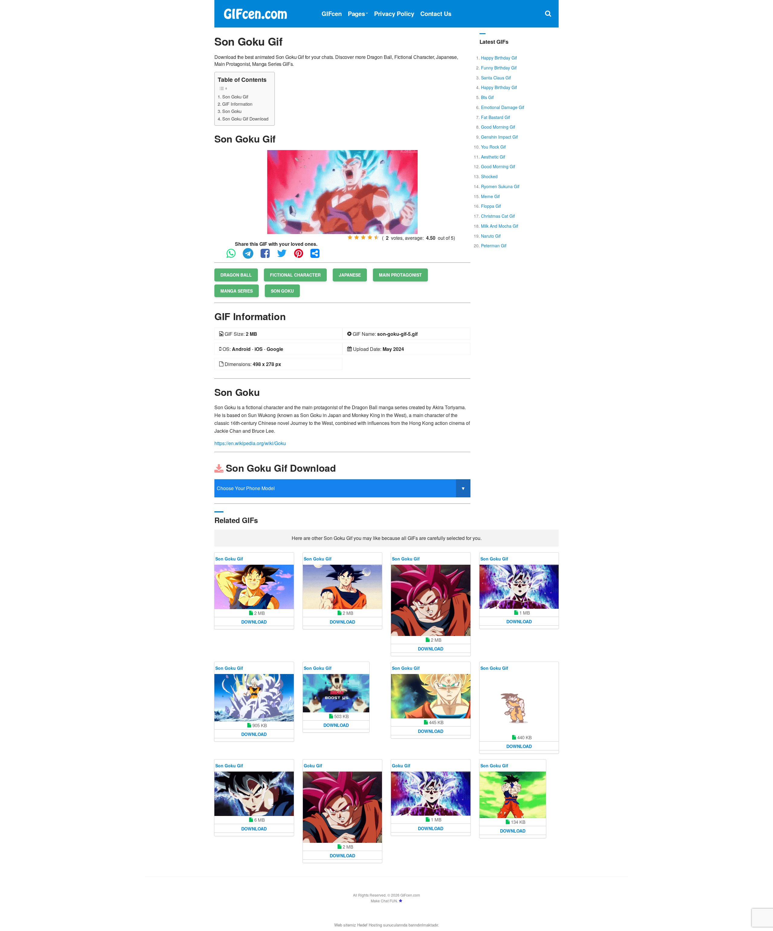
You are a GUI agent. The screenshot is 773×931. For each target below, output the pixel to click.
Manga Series (236, 291)
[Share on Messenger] (318, 255)
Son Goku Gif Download (245, 118)
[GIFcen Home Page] (255, 12)
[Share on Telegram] (251, 255)
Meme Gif (490, 196)
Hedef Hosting (369, 925)
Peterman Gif (493, 245)
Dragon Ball (236, 275)
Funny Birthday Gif (499, 68)
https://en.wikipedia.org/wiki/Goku (250, 443)
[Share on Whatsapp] (234, 255)
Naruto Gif (491, 236)
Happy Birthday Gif (499, 58)
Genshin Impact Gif (499, 137)
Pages (356, 13)
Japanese (350, 275)
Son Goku (232, 111)
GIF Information (237, 104)
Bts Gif (487, 97)
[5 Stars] (377, 237)
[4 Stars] (370, 237)
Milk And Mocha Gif (499, 226)
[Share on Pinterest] (301, 255)
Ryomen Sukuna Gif (500, 186)
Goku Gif (313, 765)
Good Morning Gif (498, 127)
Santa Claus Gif (496, 78)
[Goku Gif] (342, 807)
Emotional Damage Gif (502, 107)
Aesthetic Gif (493, 157)
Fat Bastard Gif (495, 117)
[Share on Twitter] (285, 255)
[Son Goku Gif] (342, 191)
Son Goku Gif (235, 96)
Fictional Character (295, 275)
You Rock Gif (493, 147)
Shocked (489, 176)
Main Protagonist (400, 275)
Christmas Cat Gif (498, 216)
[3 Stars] (363, 237)
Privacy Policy (394, 13)
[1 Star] (350, 237)
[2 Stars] (357, 237)
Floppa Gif (491, 206)
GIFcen (332, 13)
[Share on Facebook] (268, 255)
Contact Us (435, 13)
